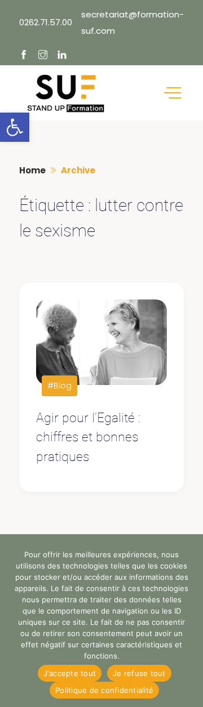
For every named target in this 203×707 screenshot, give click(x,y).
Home (32, 170)
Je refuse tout (139, 673)
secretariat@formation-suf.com (132, 22)
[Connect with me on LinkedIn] (62, 55)
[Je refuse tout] (189, 623)
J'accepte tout (69, 673)
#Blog (59, 385)
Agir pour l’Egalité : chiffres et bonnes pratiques (88, 437)
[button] (14, 127)
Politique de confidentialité (104, 690)
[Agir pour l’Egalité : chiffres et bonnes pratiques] (101, 342)
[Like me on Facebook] (23, 55)
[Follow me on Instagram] (42, 55)
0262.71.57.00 (45, 22)
